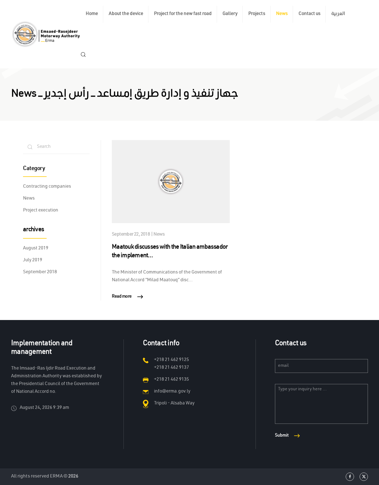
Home (92, 14)
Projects (256, 14)
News (282, 14)
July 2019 (32, 260)
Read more (122, 296)
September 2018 (40, 272)
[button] (83, 54)
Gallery (230, 14)
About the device (126, 14)
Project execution (40, 210)
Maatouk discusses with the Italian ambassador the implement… (170, 251)
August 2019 (35, 248)
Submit (282, 435)
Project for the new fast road (183, 14)
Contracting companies (47, 186)
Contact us (309, 14)
